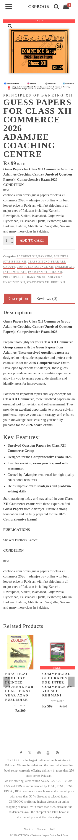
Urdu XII (58, 282)
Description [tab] (17, 298)
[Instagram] (39, 753)
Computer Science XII (35, 266)
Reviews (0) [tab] (46, 298)
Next (71, 682)
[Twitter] (30, 753)
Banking (45, 256)
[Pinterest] (57, 753)
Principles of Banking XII (25, 277)
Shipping (41, 829)
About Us (28, 829)
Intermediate (15, 272)
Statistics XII (38, 282)
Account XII (26, 256)
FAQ (52, 829)
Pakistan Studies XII (45, 272)
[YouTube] (48, 753)
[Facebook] (21, 753)
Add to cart (32, 240)
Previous (6, 682)
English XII (64, 266)
